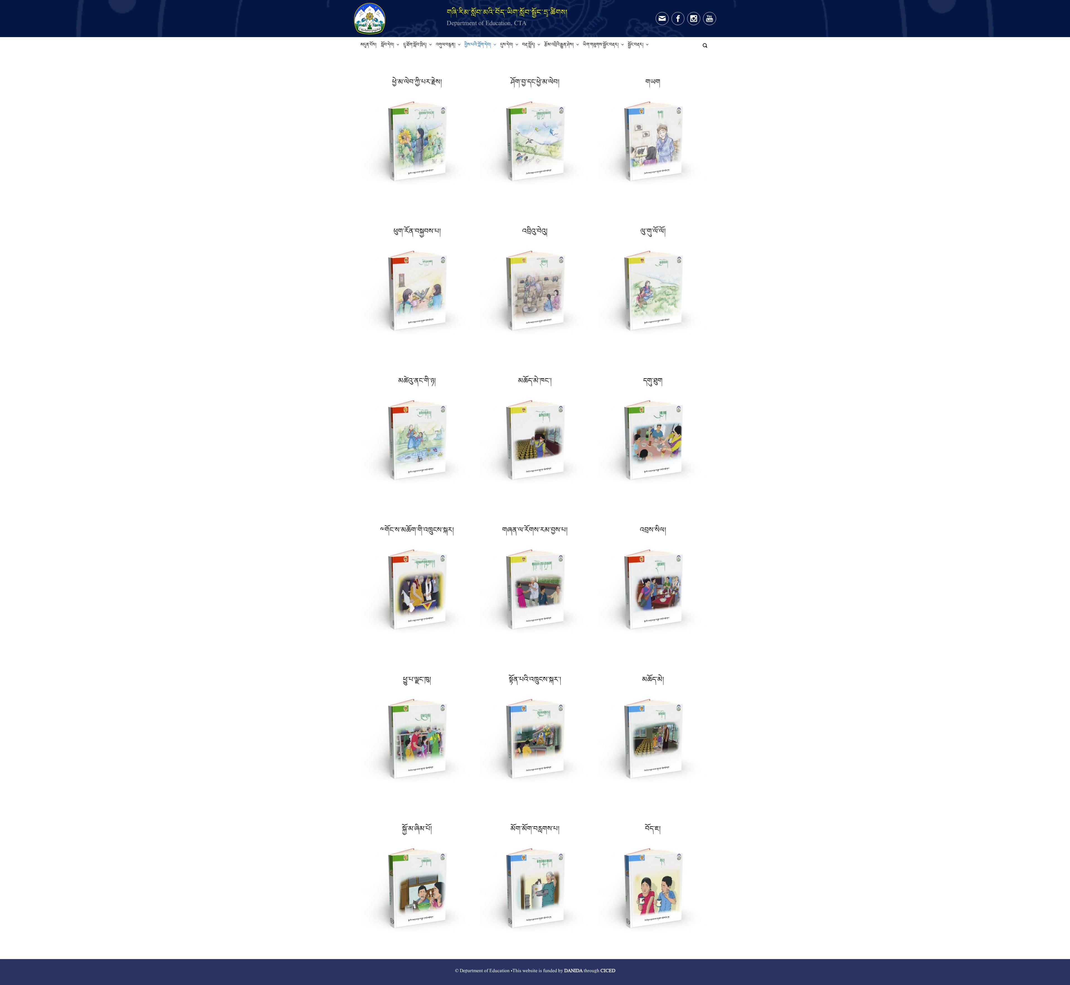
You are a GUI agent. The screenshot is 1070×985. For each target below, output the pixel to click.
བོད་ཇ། (653, 830)
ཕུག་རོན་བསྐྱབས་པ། (417, 233)
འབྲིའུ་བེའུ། (535, 233)
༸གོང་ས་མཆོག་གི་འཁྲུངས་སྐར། (417, 532)
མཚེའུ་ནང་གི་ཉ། (417, 382)
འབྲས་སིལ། (653, 532)
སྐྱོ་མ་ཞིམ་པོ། (417, 830)
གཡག (652, 84)
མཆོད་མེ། (653, 681)
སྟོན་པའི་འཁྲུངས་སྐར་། (535, 681)
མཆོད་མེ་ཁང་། (535, 382)
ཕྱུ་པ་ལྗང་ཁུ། (417, 681)
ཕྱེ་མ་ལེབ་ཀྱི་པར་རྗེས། (417, 84)
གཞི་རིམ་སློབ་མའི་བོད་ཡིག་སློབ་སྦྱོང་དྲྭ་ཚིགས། (507, 12)
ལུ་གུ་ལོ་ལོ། (653, 233)
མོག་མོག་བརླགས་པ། (535, 830)
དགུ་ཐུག (653, 382)
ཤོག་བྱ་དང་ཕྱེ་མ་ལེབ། (535, 84)
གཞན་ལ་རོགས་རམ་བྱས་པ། (535, 532)
